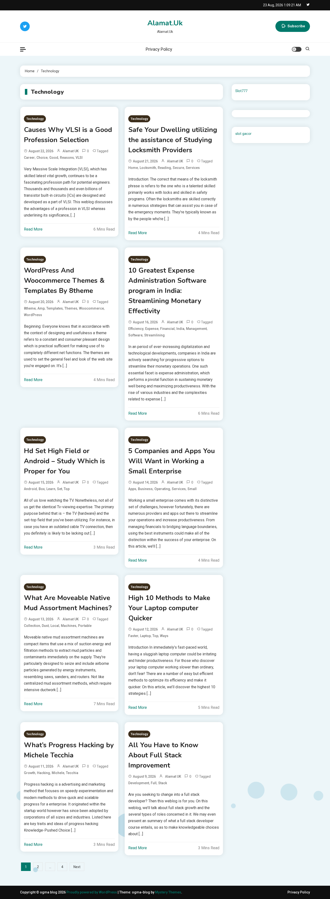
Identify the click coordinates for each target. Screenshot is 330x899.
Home (133, 168)
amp (41, 308)
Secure (178, 168)
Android (30, 489)
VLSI (79, 158)
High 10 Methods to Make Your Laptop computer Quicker (169, 608)
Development (138, 783)
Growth (29, 773)
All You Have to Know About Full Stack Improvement (163, 755)
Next (76, 867)
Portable (85, 626)
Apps (132, 489)
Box (42, 489)
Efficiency (135, 329)
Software (135, 335)
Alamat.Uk (165, 23)
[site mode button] (296, 49)
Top (67, 489)
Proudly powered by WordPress (92, 892)
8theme (30, 308)
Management (196, 329)
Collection (32, 626)
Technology (34, 119)
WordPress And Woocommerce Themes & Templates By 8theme (64, 280)
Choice (42, 158)
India (180, 329)
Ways (164, 636)
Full (154, 783)
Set (59, 489)
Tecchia (72, 773)
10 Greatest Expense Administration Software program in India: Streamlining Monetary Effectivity (167, 291)
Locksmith (148, 168)
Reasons (67, 158)
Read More (33, 229)
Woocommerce (91, 308)
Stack (162, 783)
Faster (133, 636)
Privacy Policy (159, 49)
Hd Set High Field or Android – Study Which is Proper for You (64, 461)
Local (54, 626)
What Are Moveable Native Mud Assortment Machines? (68, 603)
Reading (164, 168)
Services (193, 168)
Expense (151, 329)
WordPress (33, 315)
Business (145, 489)
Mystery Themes (168, 892)
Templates (54, 308)
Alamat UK (71, 151)
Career (29, 158)
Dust (45, 626)
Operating (162, 489)
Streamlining (154, 335)
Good (53, 158)
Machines (68, 626)
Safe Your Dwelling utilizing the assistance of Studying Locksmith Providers (172, 140)
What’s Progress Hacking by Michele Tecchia (69, 750)
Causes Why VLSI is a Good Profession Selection (68, 135)
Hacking (43, 773)
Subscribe (296, 26)
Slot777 (241, 91)
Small (192, 489)
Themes (71, 308)
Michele (58, 773)
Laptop (145, 636)
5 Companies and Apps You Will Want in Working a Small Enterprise (171, 461)
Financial (167, 329)
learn (50, 489)
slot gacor (243, 133)
